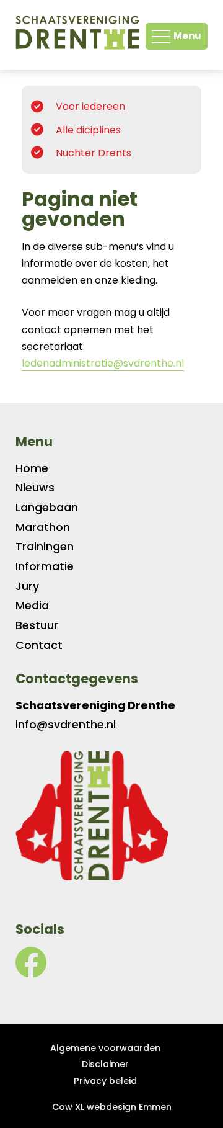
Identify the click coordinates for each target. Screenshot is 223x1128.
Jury (27, 586)
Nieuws (35, 487)
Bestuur (36, 625)
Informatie (44, 566)
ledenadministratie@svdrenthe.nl (103, 363)
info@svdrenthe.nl (65, 724)
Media (32, 605)
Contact (39, 645)
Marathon (42, 527)
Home (31, 468)
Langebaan (46, 507)
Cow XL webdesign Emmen (112, 1107)
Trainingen (44, 546)
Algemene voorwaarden (105, 1048)
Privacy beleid (105, 1081)
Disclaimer (105, 1064)
